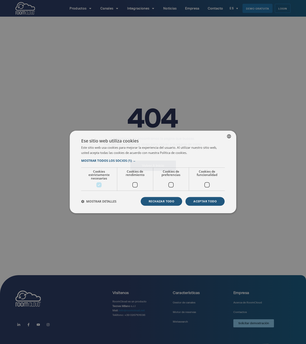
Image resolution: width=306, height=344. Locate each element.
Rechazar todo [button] (161, 201)
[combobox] (229, 136)
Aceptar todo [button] (205, 201)
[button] (153, 160)
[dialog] (153, 172)
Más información (199, 153)
